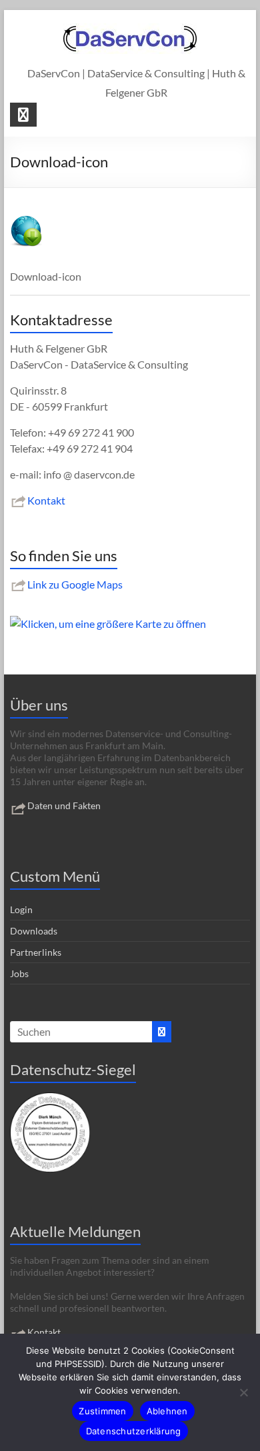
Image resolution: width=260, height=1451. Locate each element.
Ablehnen (167, 1411)
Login (21, 909)
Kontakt (46, 500)
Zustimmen (102, 1411)
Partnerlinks (35, 952)
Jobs (19, 973)
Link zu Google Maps (75, 584)
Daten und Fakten (64, 805)
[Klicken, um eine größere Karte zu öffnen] (108, 623)
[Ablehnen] (243, 1392)
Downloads (33, 930)
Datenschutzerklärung (133, 1431)
